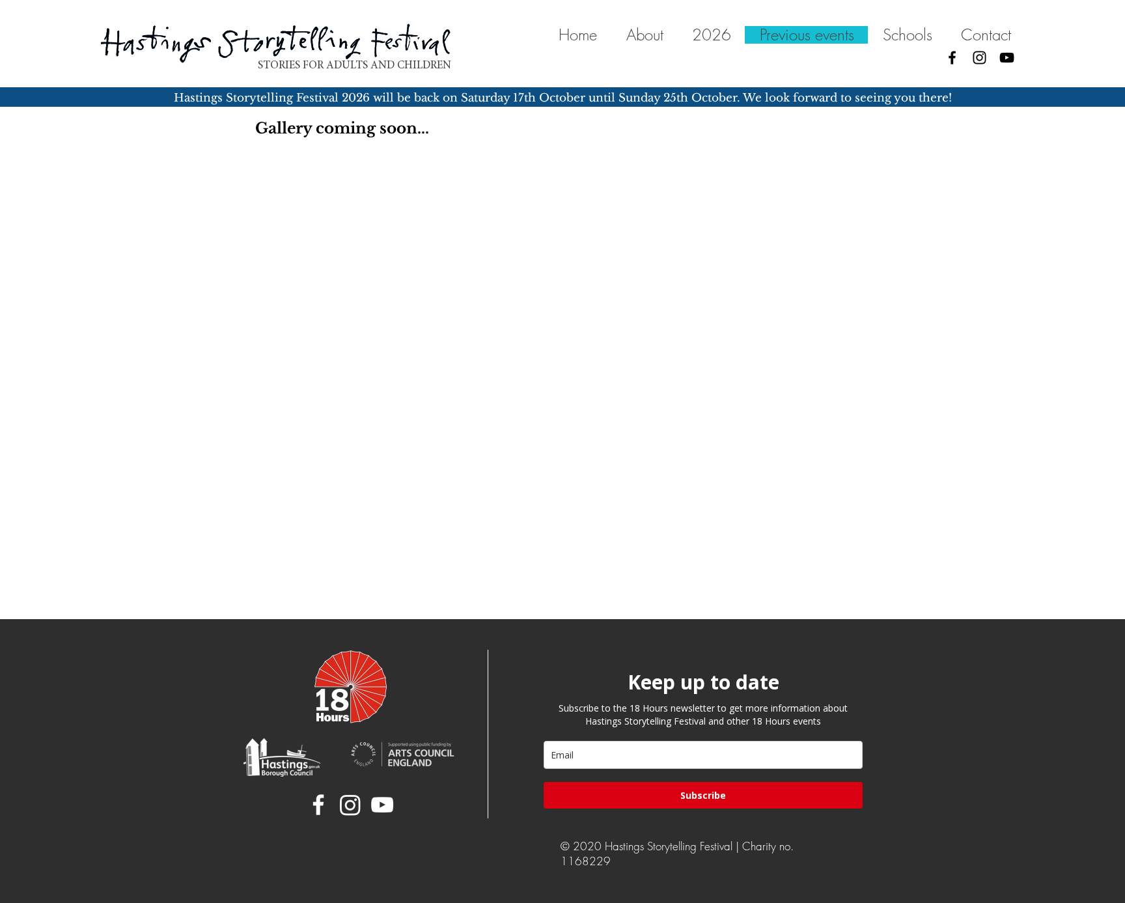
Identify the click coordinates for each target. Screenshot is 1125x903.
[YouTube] (1007, 57)
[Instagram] (979, 57)
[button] (907, 35)
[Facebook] (952, 57)
